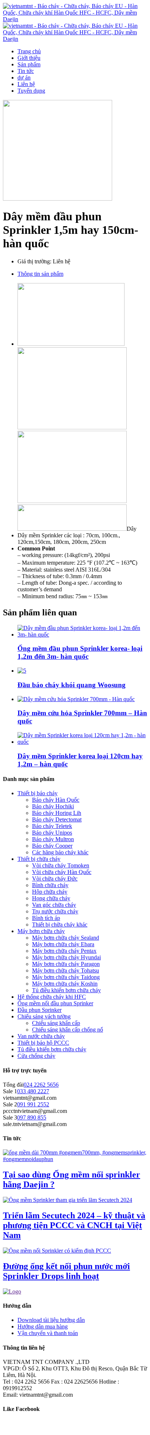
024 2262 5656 (41, 1085)
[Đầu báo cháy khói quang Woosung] (21, 671)
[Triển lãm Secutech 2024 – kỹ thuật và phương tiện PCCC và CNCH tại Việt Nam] (67, 1200)
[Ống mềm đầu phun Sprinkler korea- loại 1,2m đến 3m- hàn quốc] (82, 634)
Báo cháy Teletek (52, 826)
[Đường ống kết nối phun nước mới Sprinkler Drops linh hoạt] (57, 1251)
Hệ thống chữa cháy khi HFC (51, 997)
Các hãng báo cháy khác (60, 852)
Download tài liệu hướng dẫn (51, 1320)
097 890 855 (31, 1117)
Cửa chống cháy (36, 1056)
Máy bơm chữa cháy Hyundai (66, 957)
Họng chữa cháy (51, 898)
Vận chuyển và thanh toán (47, 1333)
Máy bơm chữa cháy (41, 931)
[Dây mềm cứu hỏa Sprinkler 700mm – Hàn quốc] (76, 699)
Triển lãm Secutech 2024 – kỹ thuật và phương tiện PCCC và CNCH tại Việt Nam (74, 1225)
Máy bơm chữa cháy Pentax (64, 951)
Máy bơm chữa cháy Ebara (63, 944)
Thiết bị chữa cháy (38, 859)
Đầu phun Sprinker (39, 1010)
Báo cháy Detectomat (57, 819)
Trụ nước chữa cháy (55, 911)
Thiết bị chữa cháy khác (59, 924)
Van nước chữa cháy (41, 1036)
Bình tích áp (46, 918)
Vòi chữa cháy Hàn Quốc (61, 872)
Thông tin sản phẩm (40, 274)
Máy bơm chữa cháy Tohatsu (65, 970)
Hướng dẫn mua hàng (42, 1326)
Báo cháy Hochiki (53, 806)
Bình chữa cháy (50, 885)
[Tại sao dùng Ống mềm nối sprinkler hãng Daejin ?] (75, 1159)
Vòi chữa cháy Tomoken (60, 865)
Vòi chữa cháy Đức (55, 878)
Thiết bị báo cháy (37, 793)
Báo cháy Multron (53, 839)
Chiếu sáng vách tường (44, 1016)
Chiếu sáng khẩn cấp (56, 1023)
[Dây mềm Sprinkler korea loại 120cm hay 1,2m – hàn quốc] (82, 742)
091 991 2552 (33, 1104)
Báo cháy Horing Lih (56, 813)
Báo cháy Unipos (52, 832)
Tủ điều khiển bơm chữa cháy (66, 990)
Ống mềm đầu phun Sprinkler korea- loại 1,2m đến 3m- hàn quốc (79, 652)
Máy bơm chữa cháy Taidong (66, 977)
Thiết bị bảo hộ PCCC (43, 1043)
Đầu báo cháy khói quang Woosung (71, 685)
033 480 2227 (33, 1091)
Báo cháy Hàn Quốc (55, 800)
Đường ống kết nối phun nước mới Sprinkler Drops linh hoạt (66, 1271)
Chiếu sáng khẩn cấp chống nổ (67, 1029)
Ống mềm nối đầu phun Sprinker (55, 1003)
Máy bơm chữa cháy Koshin (65, 983)
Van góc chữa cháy (54, 905)
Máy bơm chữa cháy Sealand (65, 938)
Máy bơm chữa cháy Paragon (66, 964)
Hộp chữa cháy (49, 892)
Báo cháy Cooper (52, 846)
